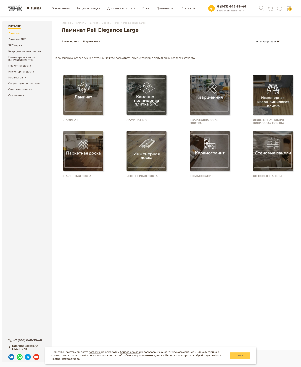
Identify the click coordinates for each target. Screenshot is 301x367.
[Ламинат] (83, 100)
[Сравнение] (279, 8)
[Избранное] (270, 8)
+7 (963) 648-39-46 (27, 340)
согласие (95, 352)
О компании (60, 8)
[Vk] (11, 355)
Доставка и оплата (121, 8)
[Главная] (15, 8)
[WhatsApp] (20, 355)
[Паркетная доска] (83, 156)
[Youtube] (36, 355)
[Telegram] (28, 355)
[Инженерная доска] (147, 156)
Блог (146, 8)
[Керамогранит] (210, 156)
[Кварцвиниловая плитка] (210, 100)
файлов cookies (130, 352)
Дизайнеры (165, 8)
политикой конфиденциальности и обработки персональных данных (118, 355)
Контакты (188, 8)
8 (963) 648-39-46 (231, 6)
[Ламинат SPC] (147, 100)
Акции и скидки (88, 8)
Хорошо (239, 355)
